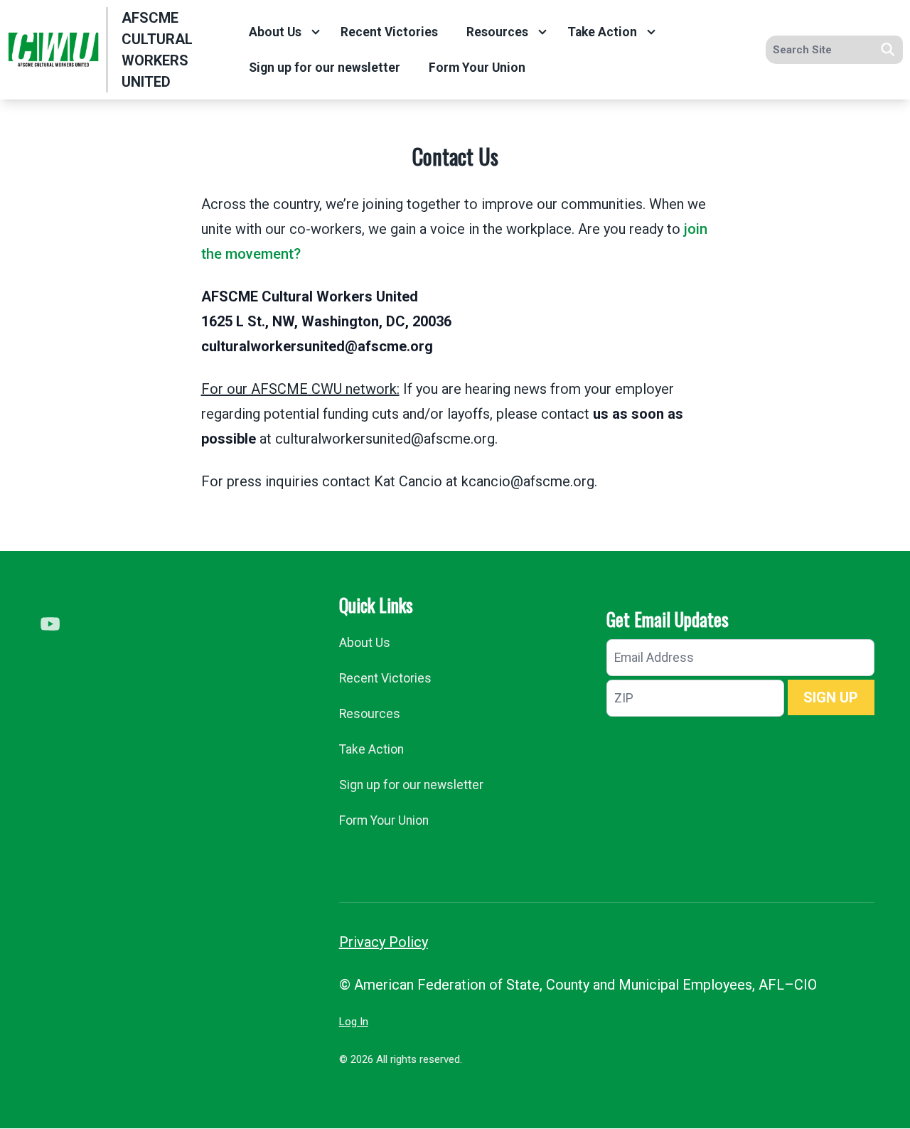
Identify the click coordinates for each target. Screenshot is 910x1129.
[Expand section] (316, 32)
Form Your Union (477, 67)
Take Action (602, 32)
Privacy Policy (383, 942)
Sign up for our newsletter (324, 67)
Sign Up (830, 697)
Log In (353, 1021)
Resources (497, 32)
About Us (275, 32)
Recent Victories (389, 32)
